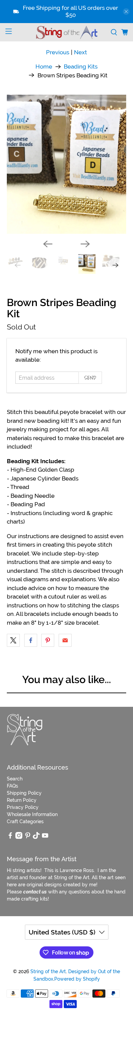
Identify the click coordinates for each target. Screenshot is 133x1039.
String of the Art (48, 971)
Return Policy (21, 800)
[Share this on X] (13, 640)
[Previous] (48, 244)
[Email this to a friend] (65, 640)
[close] (126, 11)
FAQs (12, 786)
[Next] (85, 244)
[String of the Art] (66, 32)
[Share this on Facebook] (30, 640)
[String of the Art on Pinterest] (27, 837)
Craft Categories (25, 821)
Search (15, 778)
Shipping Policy (24, 793)
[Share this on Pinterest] (47, 640)
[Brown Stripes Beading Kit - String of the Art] (67, 164)
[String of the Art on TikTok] (36, 837)
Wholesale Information (32, 814)
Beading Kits (81, 67)
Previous (57, 52)
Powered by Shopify (77, 979)
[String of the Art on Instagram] (18, 837)
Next (80, 52)
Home (43, 67)
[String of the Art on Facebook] (10, 837)
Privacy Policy (23, 807)
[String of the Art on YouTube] (45, 837)
